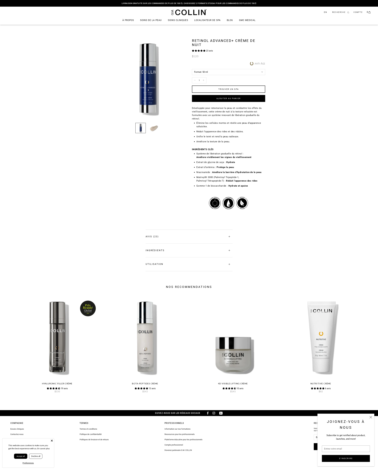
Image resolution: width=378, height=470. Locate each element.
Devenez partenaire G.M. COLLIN (178, 450)
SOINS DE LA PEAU (151, 20)
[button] (199, 50)
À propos (128, 20)
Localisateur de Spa (207, 20)
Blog (230, 20)
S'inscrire (346, 458)
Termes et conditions (88, 429)
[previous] (9, 343)
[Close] (51, 440)
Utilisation (154, 264)
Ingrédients (155, 250)
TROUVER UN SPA (228, 89)
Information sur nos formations (177, 429)
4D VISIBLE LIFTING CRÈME (233, 383)
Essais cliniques (17, 429)
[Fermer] (370, 417)
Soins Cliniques (178, 20)
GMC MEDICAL (247, 20)
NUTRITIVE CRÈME (321, 383)
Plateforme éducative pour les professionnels (183, 439)
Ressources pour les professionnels (179, 434)
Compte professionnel (173, 445)
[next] (368, 343)
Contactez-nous (16, 434)
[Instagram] (214, 413)
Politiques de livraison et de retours (94, 439)
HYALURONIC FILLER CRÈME (57, 383)
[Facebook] (206, 413)
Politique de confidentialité (91, 434)
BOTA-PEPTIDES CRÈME (145, 383)
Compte (358, 12)
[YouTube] (221, 413)
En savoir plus (43, 448)
